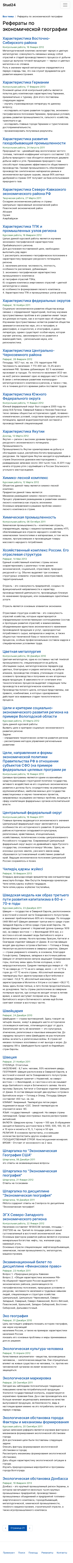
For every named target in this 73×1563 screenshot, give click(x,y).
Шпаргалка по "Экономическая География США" (30, 1153)
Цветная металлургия (22, 651)
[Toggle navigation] (65, 4)
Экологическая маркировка (27, 1378)
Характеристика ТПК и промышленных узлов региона (29, 228)
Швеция (10, 1057)
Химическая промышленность (29, 517)
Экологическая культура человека (33, 1349)
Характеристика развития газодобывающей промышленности (34, 141)
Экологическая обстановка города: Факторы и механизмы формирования (36, 1420)
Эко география (15, 1316)
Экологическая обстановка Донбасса (35, 1478)
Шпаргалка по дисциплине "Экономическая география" (27, 1193)
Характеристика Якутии (23, 431)
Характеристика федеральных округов (36, 301)
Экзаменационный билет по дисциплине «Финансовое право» (32, 1264)
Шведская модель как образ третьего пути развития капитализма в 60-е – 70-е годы (36, 899)
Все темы (8, 16)
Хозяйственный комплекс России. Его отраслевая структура (36, 552)
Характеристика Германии (26, 82)
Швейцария (13, 1011)
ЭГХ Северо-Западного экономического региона (25, 1217)
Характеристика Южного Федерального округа (24, 396)
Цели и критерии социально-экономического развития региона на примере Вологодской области (35, 712)
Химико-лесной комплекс (25, 478)
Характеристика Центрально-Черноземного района (29, 352)
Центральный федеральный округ (32, 812)
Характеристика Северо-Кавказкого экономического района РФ (34, 191)
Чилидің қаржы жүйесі (23, 869)
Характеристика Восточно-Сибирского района (26, 40)
